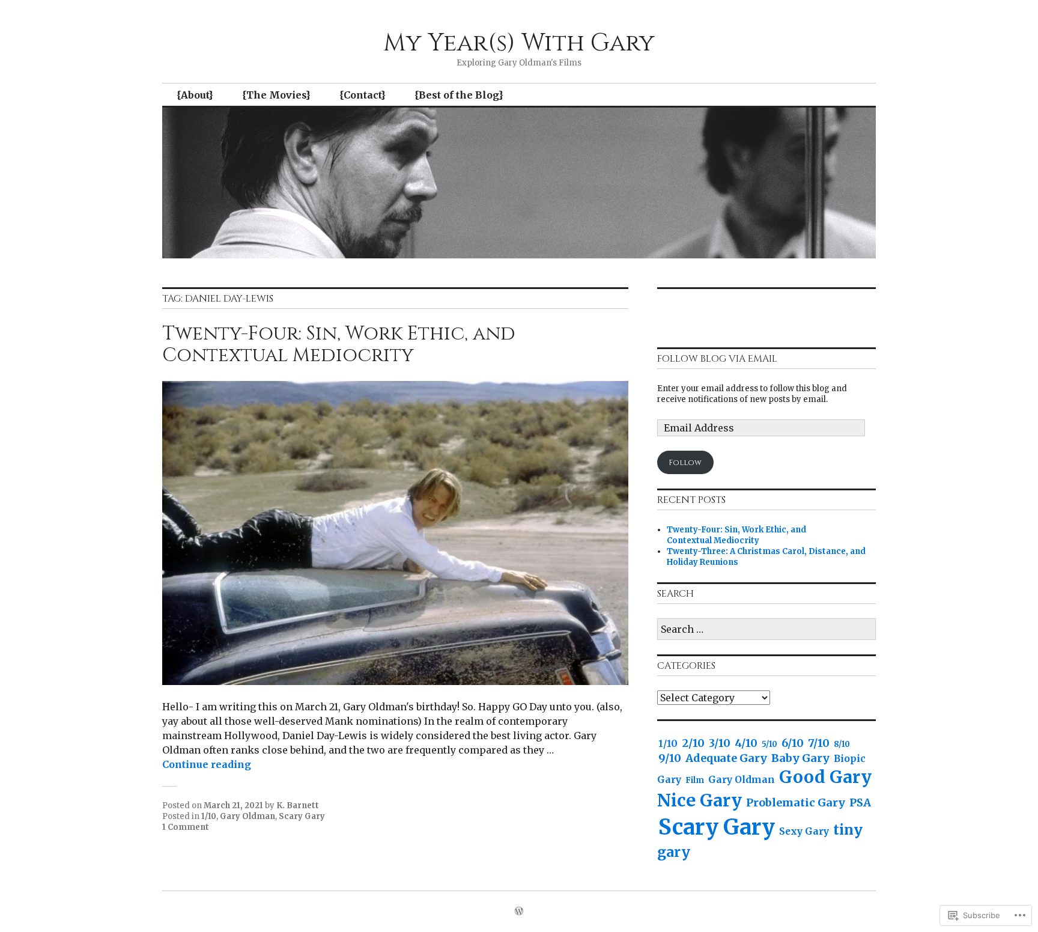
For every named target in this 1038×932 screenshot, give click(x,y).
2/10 (693, 743)
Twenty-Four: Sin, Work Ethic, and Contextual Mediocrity (338, 344)
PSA (860, 802)
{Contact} (362, 95)
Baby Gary (800, 758)
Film (694, 780)
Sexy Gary (804, 831)
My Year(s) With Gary (519, 43)
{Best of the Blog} (458, 95)
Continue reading (206, 764)
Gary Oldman (247, 816)
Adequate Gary (726, 758)
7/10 (819, 743)
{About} (195, 95)
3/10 (719, 743)
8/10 (842, 744)
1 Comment (185, 827)
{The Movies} (276, 95)
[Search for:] (766, 630)
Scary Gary (302, 816)
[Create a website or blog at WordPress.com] (519, 912)
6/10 (793, 743)
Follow (685, 462)
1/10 (208, 816)
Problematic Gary (795, 802)
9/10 (669, 758)
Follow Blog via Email (717, 358)
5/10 (769, 744)
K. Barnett (297, 805)
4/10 (746, 743)
